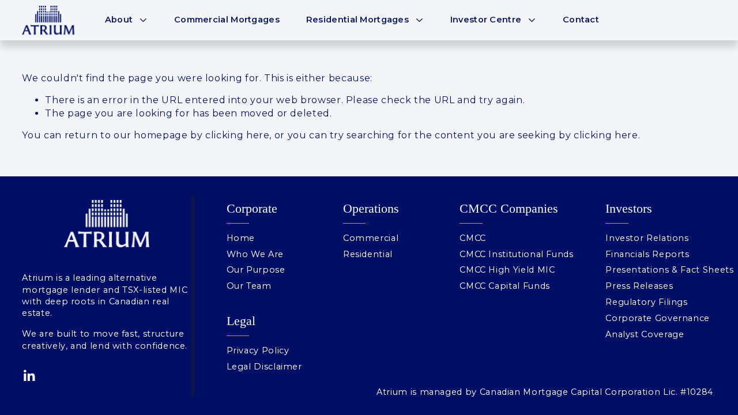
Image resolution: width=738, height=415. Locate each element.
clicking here (237, 135)
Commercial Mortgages (227, 19)
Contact (581, 19)
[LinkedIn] (29, 376)
